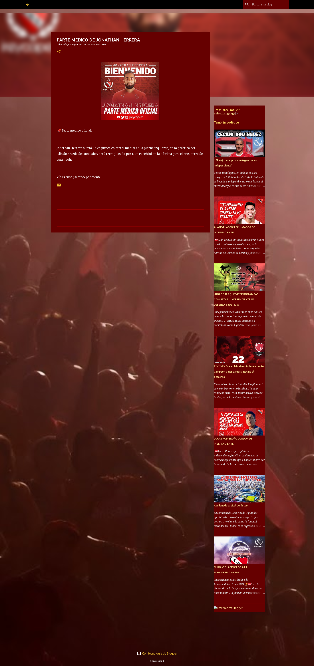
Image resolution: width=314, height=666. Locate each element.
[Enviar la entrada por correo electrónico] (59, 186)
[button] (59, 51)
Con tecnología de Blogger (159, 653)
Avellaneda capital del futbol (231, 505)
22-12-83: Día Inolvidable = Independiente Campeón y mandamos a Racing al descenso (239, 371)
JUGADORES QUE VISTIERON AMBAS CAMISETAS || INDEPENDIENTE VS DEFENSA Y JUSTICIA (236, 299)
